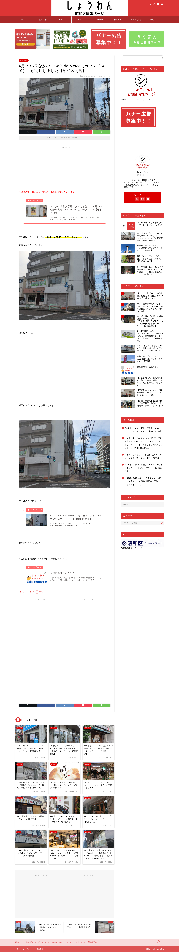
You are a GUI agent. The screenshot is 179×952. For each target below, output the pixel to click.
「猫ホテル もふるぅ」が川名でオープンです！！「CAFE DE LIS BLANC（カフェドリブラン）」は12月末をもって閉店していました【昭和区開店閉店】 (143, 443)
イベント (62, 20)
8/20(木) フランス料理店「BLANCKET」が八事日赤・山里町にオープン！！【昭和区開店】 (144, 468)
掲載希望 (99, 20)
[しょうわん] (89, 15)
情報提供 (117, 20)
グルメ (80, 20)
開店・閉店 (43, 20)
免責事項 (40, 949)
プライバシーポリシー (25, 949)
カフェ (33, 592)
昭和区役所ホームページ (132, 548)
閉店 (41, 592)
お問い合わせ (136, 20)
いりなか (24, 592)
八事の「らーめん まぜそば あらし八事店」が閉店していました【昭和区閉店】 (143, 456)
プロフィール (154, 20)
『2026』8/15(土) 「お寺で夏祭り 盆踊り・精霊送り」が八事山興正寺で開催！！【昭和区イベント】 (143, 481)
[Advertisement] (64, 168)
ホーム (24, 20)
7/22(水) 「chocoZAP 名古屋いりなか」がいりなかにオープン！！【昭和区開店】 (143, 429)
